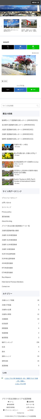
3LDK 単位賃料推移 (8, 254)
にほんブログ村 (20, 384)
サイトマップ (6, 207)
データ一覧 (30, 404)
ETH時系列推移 (7, 272)
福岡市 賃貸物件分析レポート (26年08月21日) (17, 139)
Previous (1, 26)
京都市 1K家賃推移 (8, 249)
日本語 (5, 81)
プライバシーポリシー (9, 198)
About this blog (7, 221)
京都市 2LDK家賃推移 (9, 235)
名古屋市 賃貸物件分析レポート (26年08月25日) (18, 125)
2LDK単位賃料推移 (8, 258)
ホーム (11, 401)
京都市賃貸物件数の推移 (10, 230)
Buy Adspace (6, 277)
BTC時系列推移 (7, 268)
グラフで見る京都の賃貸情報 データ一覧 (16, 226)
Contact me (6, 286)
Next (40, 26)
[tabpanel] (11, 26)
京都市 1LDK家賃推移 (9, 244)
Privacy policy (6, 212)
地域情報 (11, 404)
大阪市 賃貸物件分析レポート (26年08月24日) (17, 129)
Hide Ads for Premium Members (12, 282)
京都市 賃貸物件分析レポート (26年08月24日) (17, 134)
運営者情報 (6, 216)
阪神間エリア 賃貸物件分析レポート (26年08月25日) (20, 120)
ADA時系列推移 (7, 263)
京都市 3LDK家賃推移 (9, 240)
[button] (37, 106)
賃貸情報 (31, 401)
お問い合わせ (6, 202)
